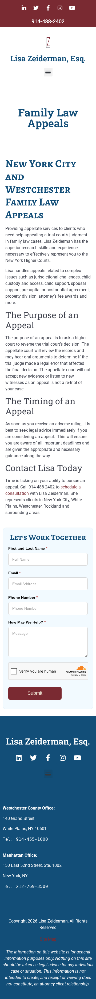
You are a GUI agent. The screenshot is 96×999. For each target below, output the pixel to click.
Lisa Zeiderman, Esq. (48, 58)
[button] (48, 72)
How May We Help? (27, 622)
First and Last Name (27, 549)
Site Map (48, 939)
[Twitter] (36, 8)
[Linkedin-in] (24, 8)
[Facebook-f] (48, 8)
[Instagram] (60, 8)
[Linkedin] (18, 757)
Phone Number (23, 598)
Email (14, 573)
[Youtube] (72, 8)
